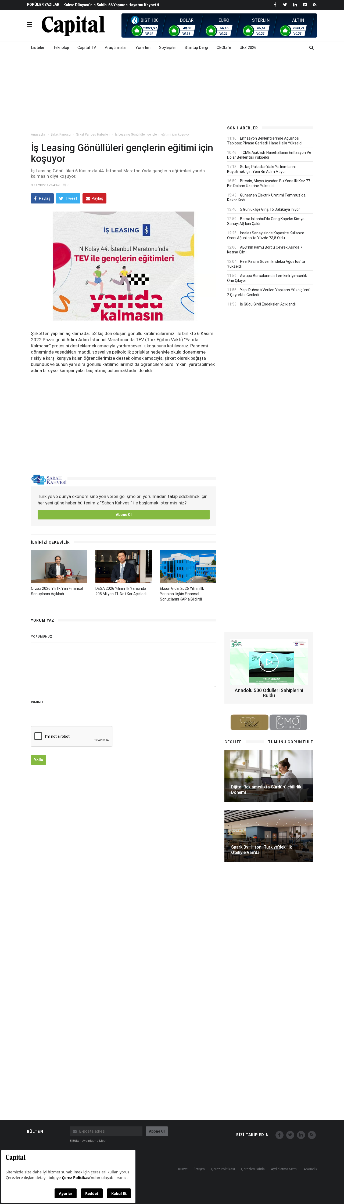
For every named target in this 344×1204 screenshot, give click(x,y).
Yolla (38, 760)
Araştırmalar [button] (116, 47)
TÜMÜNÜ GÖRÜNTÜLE (290, 742)
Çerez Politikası (223, 1169)
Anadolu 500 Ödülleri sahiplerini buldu (269, 693)
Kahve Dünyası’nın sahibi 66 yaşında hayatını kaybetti (111, 5)
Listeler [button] (37, 47)
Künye (183, 1169)
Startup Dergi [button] (196, 47)
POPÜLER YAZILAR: (43, 4)
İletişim (199, 1169)
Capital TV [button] (86, 47)
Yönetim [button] (142, 47)
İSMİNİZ (37, 702)
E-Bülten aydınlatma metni (88, 1141)
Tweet (71, 198)
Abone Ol (124, 514)
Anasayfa (38, 134)
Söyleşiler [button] (167, 47)
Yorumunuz (41, 636)
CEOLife (224, 47)
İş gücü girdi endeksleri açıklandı (268, 304)
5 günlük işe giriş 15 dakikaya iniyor (270, 209)
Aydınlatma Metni (284, 1169)
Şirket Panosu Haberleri (93, 134)
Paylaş (44, 198)
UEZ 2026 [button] (248, 47)
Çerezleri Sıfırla (253, 1169)
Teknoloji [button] (61, 47)
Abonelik (310, 1169)
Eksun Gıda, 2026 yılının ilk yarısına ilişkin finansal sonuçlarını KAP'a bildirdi (182, 593)
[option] (140, 5)
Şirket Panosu (61, 134)
